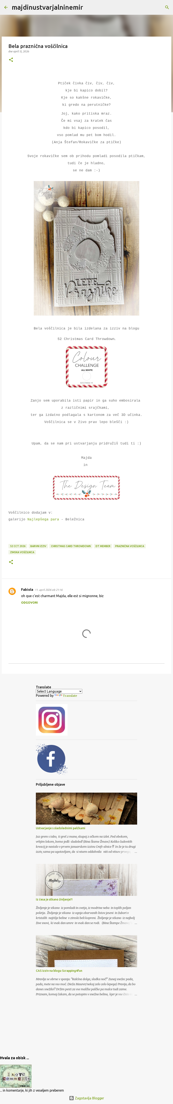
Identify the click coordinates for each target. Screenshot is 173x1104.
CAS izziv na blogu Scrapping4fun (59, 970)
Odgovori (29, 602)
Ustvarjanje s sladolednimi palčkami (60, 828)
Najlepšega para (43, 519)
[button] (11, 60)
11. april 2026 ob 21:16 (48, 589)
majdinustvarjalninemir (47, 7)
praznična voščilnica (129, 546)
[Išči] (89, 7)
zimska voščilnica (22, 552)
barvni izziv (38, 546)
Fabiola (27, 589)
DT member (103, 546)
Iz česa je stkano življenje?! (54, 899)
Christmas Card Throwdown (71, 546)
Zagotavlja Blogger (89, 1098)
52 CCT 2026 (18, 546)
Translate (70, 696)
